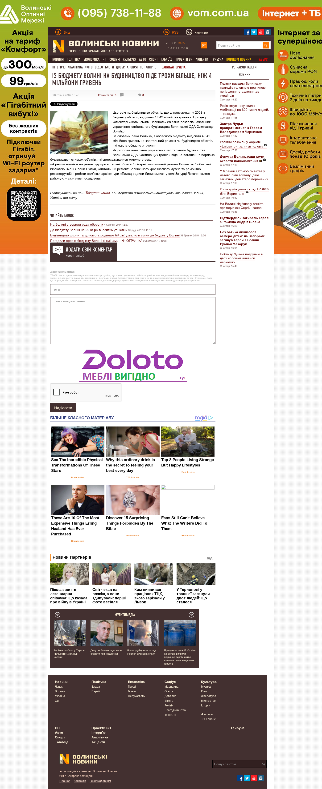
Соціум (114, 59)
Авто (142, 59)
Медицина (171, 686)
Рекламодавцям (100, 781)
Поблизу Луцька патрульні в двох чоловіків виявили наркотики (241, 257)
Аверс (263, 59)
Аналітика (75, 67)
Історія (205, 705)
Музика (206, 686)
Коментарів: (107, 95)
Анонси (132, 67)
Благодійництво (175, 710)
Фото (89, 67)
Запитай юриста (174, 67)
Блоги (109, 67)
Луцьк (58, 686)
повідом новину (238, 59)
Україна (60, 696)
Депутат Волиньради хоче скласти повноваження (106, 651)
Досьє (120, 67)
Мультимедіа (125, 615)
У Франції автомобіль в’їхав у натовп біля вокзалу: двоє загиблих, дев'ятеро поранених (244, 174)
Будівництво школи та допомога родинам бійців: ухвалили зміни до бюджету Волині (115, 235)
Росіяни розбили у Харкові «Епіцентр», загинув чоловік (241, 143)
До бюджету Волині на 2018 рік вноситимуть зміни (89, 229)
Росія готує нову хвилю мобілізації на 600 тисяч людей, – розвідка (244, 109)
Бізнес (132, 691)
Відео (99, 67)
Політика (73, 59)
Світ (58, 700)
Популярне (148, 67)
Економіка (91, 59)
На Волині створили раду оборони (76, 224)
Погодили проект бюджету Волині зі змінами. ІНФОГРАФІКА (96, 240)
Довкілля (170, 696)
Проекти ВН (184, 59)
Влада (95, 686)
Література (208, 696)
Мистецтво (208, 700)
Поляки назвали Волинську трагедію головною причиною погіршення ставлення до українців (243, 89)
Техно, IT (170, 715)
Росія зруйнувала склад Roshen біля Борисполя (244, 191)
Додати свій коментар (89, 249)
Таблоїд (166, 59)
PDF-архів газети (244, 67)
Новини (58, 59)
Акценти (202, 59)
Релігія (169, 705)
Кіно (204, 691)
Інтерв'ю (59, 67)
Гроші (132, 686)
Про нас (64, 781)
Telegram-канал (97, 192)
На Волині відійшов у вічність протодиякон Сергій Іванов (242, 205)
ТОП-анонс (208, 719)
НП (104, 59)
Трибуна (217, 59)
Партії (95, 691)
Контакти (80, 781)
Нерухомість (136, 696)
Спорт (153, 59)
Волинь (60, 691)
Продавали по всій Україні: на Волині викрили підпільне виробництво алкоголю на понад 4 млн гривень (180, 656)
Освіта (169, 691)
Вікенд (169, 700)
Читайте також (62, 215)
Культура (129, 59)
